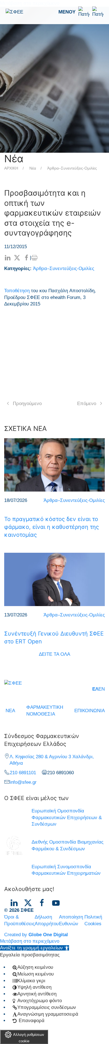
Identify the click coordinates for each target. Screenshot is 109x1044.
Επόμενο (86, 403)
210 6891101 (23, 772)
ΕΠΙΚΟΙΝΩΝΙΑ (89, 710)
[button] (80, 12)
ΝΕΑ (10, 710)
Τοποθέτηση (17, 290)
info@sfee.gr (23, 782)
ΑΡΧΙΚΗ (11, 168)
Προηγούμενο (27, 403)
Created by (36, 934)
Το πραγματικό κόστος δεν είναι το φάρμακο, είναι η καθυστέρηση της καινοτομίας (51, 527)
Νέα (32, 168)
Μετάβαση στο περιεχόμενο (29, 941)
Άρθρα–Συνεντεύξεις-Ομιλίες (72, 168)
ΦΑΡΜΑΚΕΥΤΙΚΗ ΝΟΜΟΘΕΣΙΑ (44, 711)
